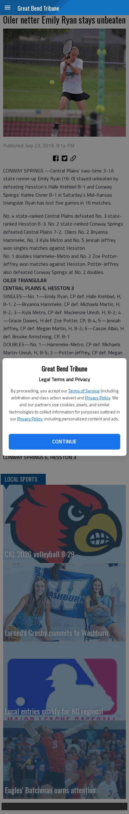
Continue (64, 441)
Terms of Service (84, 390)
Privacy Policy (97, 397)
